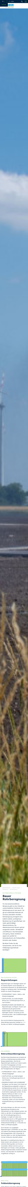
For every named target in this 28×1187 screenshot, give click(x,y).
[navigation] (3, 1)
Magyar (4, 4)
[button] (26, 1)
